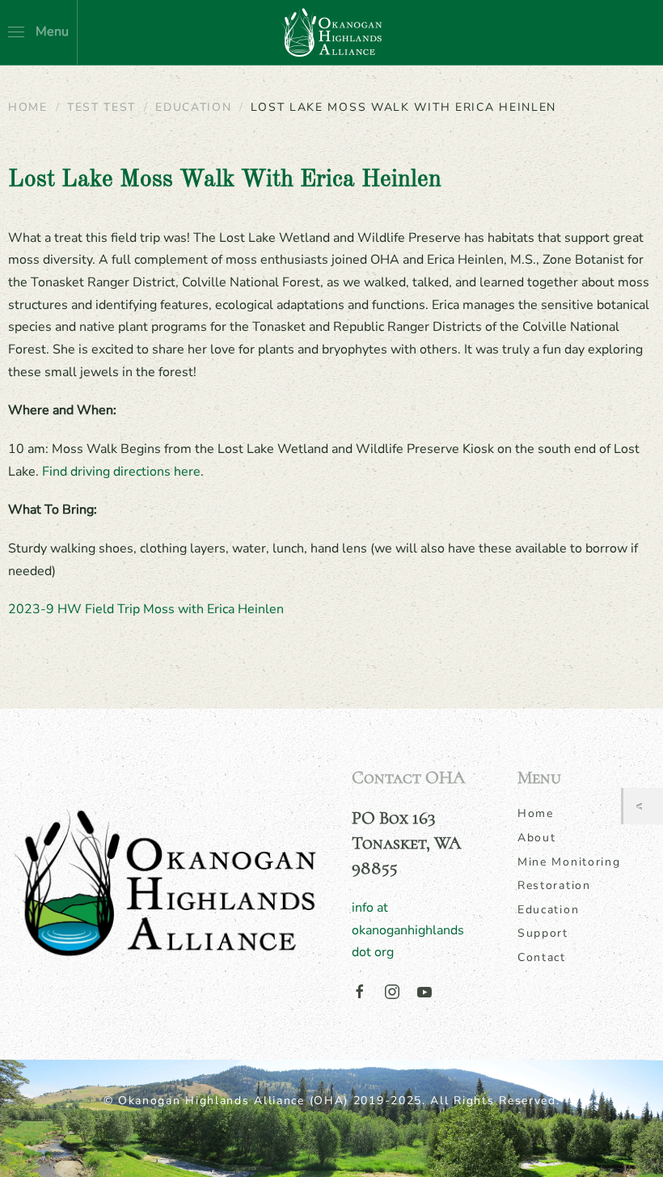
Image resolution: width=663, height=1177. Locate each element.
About (536, 837)
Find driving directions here (121, 472)
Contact (541, 957)
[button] (38, 32)
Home (535, 813)
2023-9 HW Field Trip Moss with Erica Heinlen (146, 609)
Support (542, 933)
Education (548, 909)
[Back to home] (331, 32)
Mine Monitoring (569, 862)
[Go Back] (643, 806)
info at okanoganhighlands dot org (408, 930)
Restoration (554, 885)
